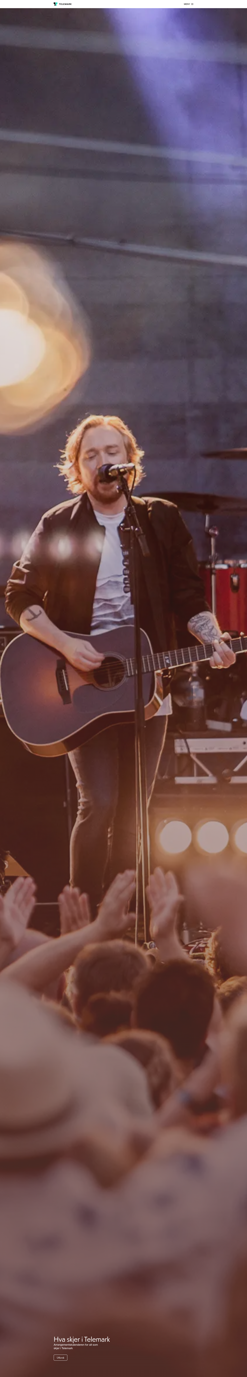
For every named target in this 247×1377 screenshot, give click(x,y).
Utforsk (60, 1357)
